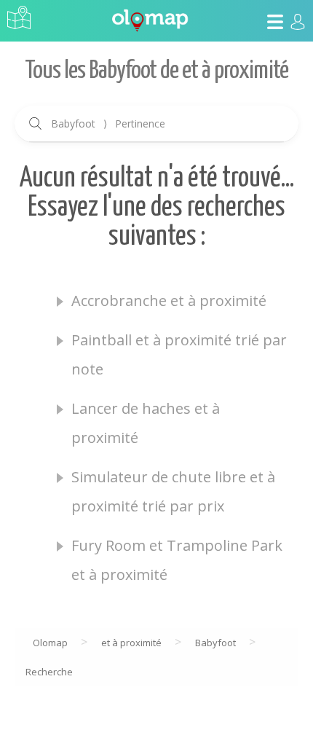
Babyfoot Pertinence (108, 123)
